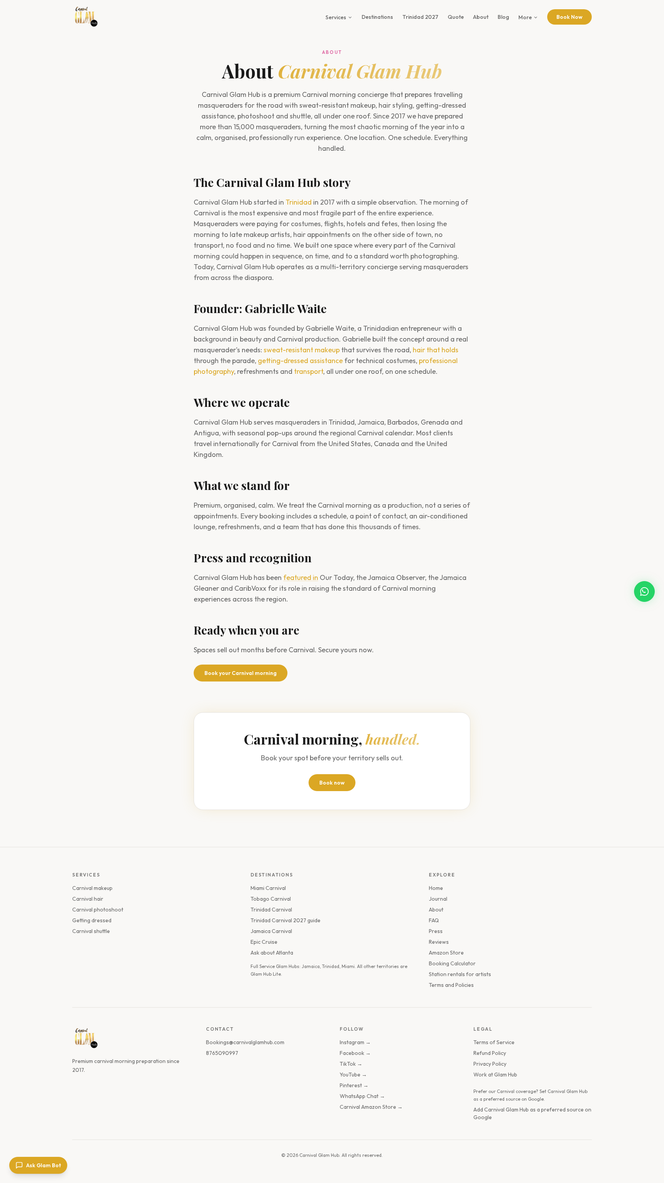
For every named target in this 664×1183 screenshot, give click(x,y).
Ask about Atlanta (272, 952)
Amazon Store (446, 952)
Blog (503, 16)
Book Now (569, 16)
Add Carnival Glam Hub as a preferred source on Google (532, 1113)
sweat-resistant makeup (302, 349)
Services (335, 17)
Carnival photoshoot (97, 909)
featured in (300, 577)
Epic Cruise (264, 941)
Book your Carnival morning (240, 673)
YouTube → (353, 1074)
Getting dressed (91, 920)
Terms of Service (494, 1042)
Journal (438, 898)
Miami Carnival (268, 888)
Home (436, 888)
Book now (332, 782)
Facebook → (355, 1053)
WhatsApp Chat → (362, 1096)
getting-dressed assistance (300, 360)
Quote (456, 16)
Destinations (377, 16)
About (480, 16)
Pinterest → (354, 1085)
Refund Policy (489, 1053)
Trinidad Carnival (271, 909)
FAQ (434, 920)
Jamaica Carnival (271, 931)
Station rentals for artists (460, 974)
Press (436, 931)
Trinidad (299, 202)
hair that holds (435, 349)
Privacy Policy (489, 1063)
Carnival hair (87, 898)
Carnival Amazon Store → (371, 1106)
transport (308, 371)
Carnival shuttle (91, 931)
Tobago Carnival (271, 898)
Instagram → (355, 1042)
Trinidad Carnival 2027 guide (285, 920)
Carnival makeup (92, 888)
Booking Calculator (452, 963)
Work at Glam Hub (495, 1074)
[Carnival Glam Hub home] (85, 1038)
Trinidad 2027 (420, 16)
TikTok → (351, 1063)
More (525, 17)
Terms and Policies (451, 984)
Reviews (439, 941)
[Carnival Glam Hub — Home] (85, 17)
